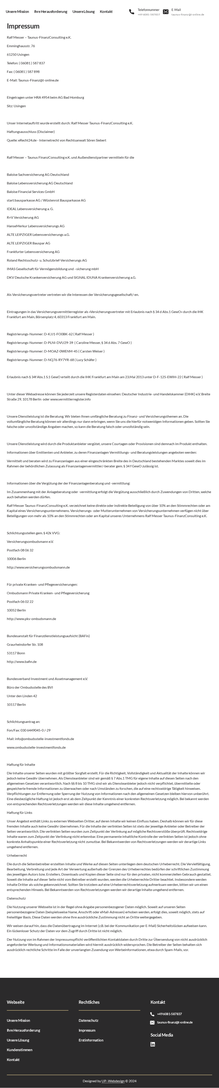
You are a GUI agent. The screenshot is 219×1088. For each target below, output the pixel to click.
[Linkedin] (154, 1044)
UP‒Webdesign (113, 1081)
